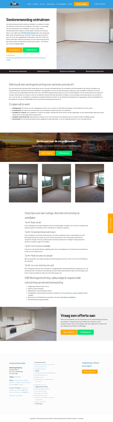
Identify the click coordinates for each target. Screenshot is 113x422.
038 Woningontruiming (28, 33)
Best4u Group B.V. (72, 418)
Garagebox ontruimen (41, 393)
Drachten (19, 390)
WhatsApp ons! (31, 50)
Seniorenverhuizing (40, 366)
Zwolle (16, 380)
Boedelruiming (39, 377)
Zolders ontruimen (40, 401)
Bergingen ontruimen (41, 395)
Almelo (23, 382)
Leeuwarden (12, 390)
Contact (70, 4)
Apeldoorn (72, 297)
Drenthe (11, 392)
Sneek (26, 390)
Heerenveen (24, 388)
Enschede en (65, 297)
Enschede (12, 384)
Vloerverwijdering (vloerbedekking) (45, 373)
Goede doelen (51, 4)
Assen (21, 392)
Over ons (42, 4)
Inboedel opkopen (40, 368)
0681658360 (15, 377)
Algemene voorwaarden (16, 395)
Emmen (17, 392)
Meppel (26, 380)
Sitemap (81, 418)
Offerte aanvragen (81, 4)
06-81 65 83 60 (100, 4)
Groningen (20, 384)
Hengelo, (28, 382)
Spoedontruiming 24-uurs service (45, 364)
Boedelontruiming (40, 384)
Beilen (27, 392)
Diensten (35, 4)
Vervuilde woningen (40, 391)
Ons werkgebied (61, 4)
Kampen (21, 380)
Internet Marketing (59, 418)
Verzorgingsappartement (42, 389)
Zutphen (18, 382)
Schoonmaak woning (41, 375)
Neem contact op (14, 50)
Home (29, 4)
